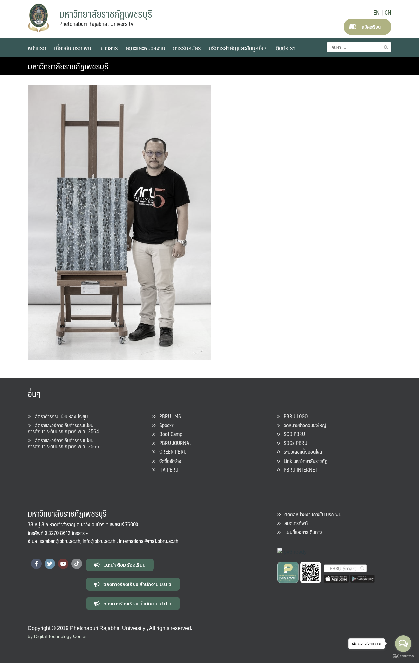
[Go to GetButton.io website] (403, 656)
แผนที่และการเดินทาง (301, 531)
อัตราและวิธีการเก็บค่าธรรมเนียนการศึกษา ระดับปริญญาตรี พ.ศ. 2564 (63, 428)
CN (388, 12)
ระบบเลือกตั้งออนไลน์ (301, 451)
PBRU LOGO (294, 416)
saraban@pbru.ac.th (60, 541)
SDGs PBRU (293, 442)
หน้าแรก (37, 48)
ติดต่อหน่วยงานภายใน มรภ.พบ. (312, 514)
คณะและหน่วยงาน (145, 48)
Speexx (164, 425)
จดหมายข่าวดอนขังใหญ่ (303, 425)
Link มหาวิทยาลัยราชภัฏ (304, 460)
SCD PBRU (292, 433)
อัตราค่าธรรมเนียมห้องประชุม (59, 416)
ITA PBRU (166, 469)
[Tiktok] (76, 564)
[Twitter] (50, 564)
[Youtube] (63, 564)
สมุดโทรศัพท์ (294, 523)
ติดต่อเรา (286, 48)
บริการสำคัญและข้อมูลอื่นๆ (238, 48)
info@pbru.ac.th (99, 541)
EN (376, 12)
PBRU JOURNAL (173, 442)
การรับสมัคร (187, 48)
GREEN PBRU (171, 451)
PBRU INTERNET (298, 469)
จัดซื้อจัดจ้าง (168, 460)
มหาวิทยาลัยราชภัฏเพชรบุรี (68, 66)
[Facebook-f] (36, 564)
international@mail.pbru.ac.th (148, 541)
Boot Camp (168, 433)
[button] (120, 565)
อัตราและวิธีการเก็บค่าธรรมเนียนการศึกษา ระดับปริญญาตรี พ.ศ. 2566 (63, 443)
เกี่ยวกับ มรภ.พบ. (73, 48)
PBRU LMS (168, 416)
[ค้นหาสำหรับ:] (359, 47)
